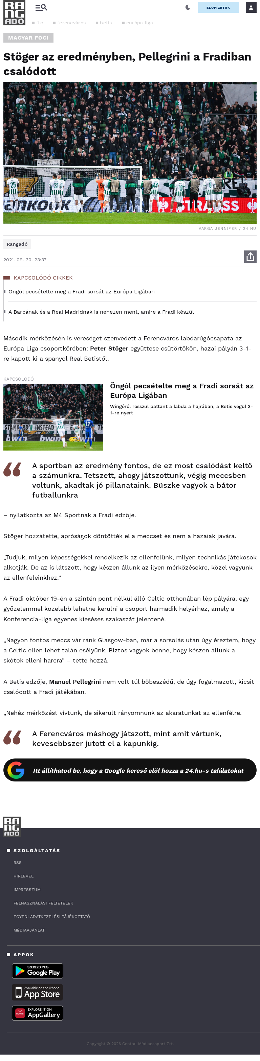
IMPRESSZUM (27, 889)
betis (106, 22)
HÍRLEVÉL (24, 876)
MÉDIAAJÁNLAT (29, 930)
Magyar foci (28, 37)
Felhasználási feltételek (43, 903)
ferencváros (71, 22)
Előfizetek (218, 7)
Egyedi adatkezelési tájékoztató (52, 916)
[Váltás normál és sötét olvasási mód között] (188, 7)
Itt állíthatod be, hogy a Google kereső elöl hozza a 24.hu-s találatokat (138, 770)
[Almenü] (41, 7)
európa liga (139, 22)
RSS (18, 862)
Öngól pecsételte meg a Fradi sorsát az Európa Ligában (182, 391)
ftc (39, 22)
